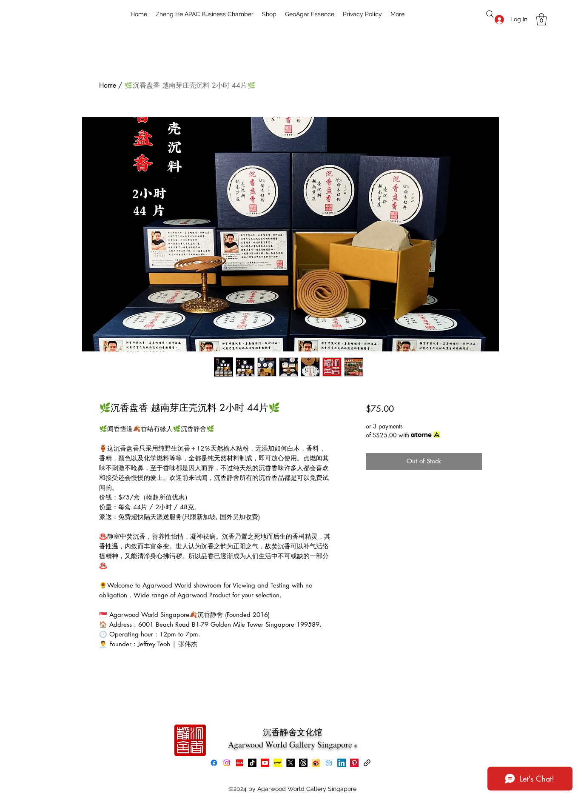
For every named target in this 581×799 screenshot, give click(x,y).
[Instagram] (226, 763)
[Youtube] (265, 763)
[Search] (490, 14)
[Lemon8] (277, 763)
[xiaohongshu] (239, 763)
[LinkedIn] (341, 763)
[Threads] (303, 763)
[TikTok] (252, 763)
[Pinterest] (354, 763)
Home (107, 85)
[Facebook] (214, 763)
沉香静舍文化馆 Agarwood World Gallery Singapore (291, 738)
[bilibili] (329, 763)
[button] (541, 19)
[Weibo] (316, 763)
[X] (290, 763)
